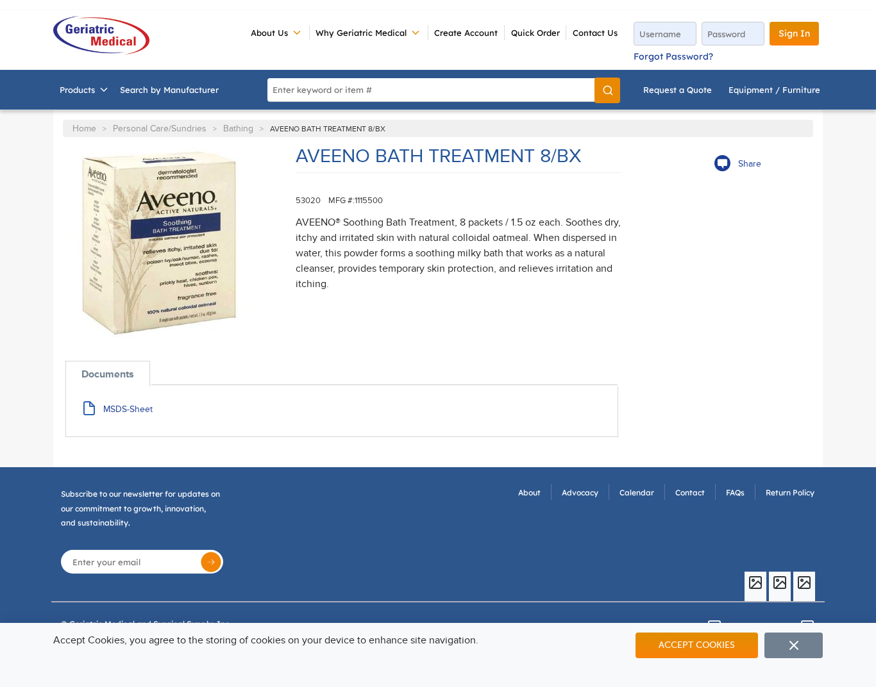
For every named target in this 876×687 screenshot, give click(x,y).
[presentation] (107, 374)
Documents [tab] (107, 374)
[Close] (793, 645)
